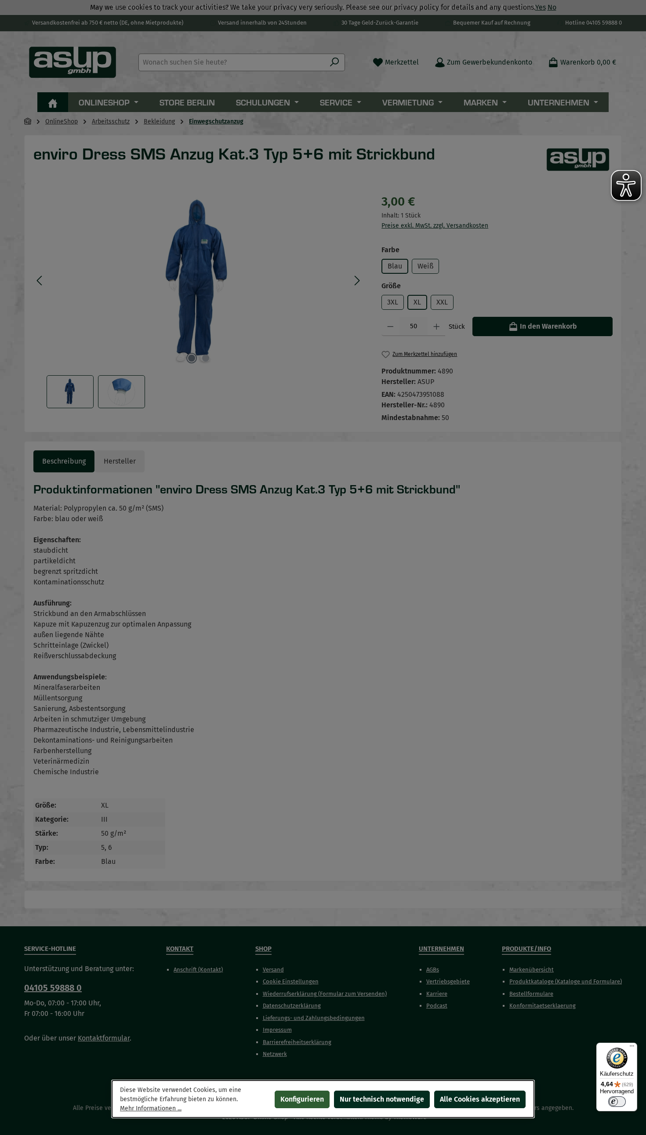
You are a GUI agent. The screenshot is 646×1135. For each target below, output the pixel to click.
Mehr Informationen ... (150, 1108)
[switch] (617, 1101)
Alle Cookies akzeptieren (480, 1099)
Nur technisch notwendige (382, 1099)
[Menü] (632, 1048)
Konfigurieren (302, 1099)
